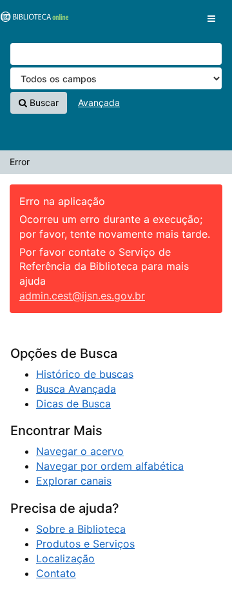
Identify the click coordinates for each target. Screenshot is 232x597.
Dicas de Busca (73, 403)
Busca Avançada (76, 388)
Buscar (43, 102)
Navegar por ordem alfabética (110, 465)
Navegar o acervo (80, 451)
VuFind (32, 20)
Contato (56, 573)
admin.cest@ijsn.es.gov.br (82, 295)
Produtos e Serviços (85, 543)
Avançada (99, 102)
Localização (65, 558)
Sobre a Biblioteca (81, 528)
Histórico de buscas (84, 374)
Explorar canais (73, 480)
